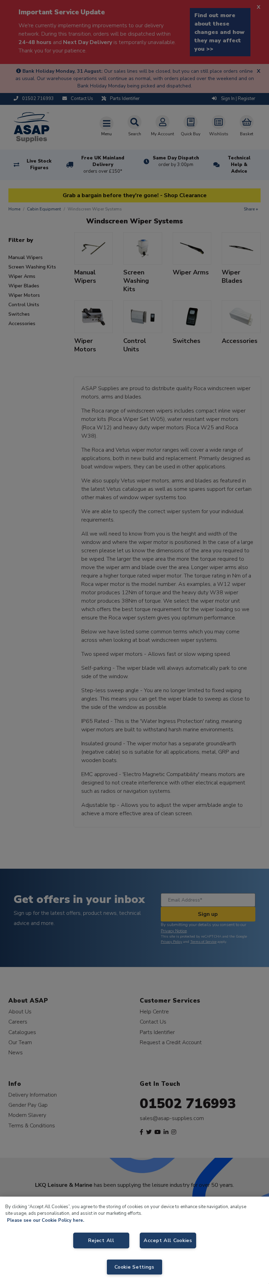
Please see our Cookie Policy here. (45, 1220)
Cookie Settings (134, 1266)
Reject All (101, 1240)
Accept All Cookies (168, 1240)
